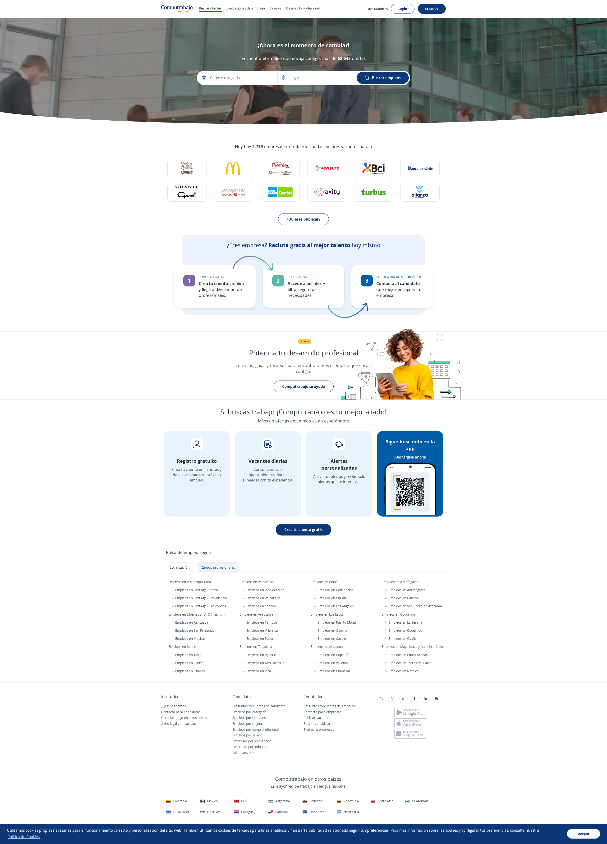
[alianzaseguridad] (420, 192)
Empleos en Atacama (327, 646)
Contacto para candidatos (180, 712)
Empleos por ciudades (249, 717)
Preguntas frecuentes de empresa (329, 706)
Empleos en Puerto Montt (336, 622)
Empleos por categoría (249, 712)
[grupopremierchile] (280, 168)
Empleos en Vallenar (332, 663)
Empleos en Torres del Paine (410, 663)
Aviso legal (169, 723)
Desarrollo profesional (303, 8)
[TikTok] (404, 699)
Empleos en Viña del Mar (265, 590)
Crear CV (431, 8)
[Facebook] (414, 699)
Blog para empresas (319, 729)
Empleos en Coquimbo (399, 614)
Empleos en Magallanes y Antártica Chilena (414, 646)
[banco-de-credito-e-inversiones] (373, 168)
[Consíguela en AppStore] (410, 723)
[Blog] (436, 699)
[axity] (327, 192)
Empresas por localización (251, 741)
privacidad (188, 723)
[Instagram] (393, 699)
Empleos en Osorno (332, 630)
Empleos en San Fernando (195, 630)
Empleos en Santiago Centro (196, 590)
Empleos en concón (261, 606)
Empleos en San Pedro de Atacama (415, 606)
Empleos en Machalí (190, 638)
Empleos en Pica (258, 671)
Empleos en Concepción (335, 590)
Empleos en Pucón (260, 638)
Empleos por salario (247, 735)
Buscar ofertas (210, 8)
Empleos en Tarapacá (256, 646)
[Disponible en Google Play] (410, 712)
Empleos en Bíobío (325, 582)
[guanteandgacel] (187, 192)
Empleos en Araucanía (256, 614)
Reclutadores (378, 8)
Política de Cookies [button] (24, 836)
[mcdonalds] (233, 168)
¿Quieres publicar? (303, 219)
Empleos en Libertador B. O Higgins (195, 614)
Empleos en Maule (182, 646)
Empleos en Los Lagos (328, 614)
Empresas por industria (249, 746)
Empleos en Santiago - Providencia (201, 598)
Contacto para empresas (322, 712)
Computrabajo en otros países (184, 717)
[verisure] (327, 168)
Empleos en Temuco (261, 622)
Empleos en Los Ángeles (335, 606)
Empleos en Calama (404, 598)
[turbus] (373, 192)
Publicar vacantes (317, 717)
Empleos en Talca (188, 655)
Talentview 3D (243, 752)
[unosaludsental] (280, 192)
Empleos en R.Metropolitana (190, 582)
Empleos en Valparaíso (257, 582)
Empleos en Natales (403, 671)
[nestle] (187, 168)
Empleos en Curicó (189, 663)
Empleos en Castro (331, 638)
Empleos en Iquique (261, 655)
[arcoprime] (233, 192)
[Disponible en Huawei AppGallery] (410, 734)
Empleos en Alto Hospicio (265, 663)
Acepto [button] (583, 833)
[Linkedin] (425, 699)
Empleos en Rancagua (191, 622)
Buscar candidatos (317, 723)
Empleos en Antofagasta (400, 582)
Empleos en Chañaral (333, 671)
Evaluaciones (245, 8)
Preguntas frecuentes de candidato (258, 706)
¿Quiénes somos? (174, 706)
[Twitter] (382, 699)
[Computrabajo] (177, 8)
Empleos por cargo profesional (255, 729)
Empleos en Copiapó (332, 655)
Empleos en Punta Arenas (408, 655)
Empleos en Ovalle (403, 638)
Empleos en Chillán (331, 598)
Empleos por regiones (248, 723)
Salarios (275, 8)
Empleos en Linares (190, 671)
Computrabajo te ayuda (303, 386)
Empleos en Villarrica (262, 630)
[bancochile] (420, 168)
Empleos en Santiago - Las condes (200, 606)
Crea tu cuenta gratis (303, 529)
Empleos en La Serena (405, 622)
